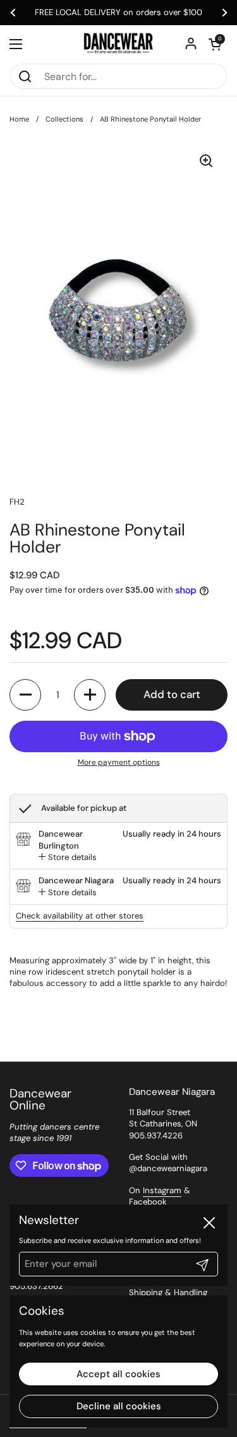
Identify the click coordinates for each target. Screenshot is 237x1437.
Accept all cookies (118, 1374)
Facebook (148, 1201)
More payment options (119, 762)
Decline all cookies (118, 1406)
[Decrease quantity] (25, 695)
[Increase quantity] (90, 695)
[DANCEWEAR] (118, 44)
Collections (64, 119)
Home (19, 119)
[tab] (68, 857)
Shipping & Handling (168, 1292)
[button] (215, 44)
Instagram (162, 1190)
